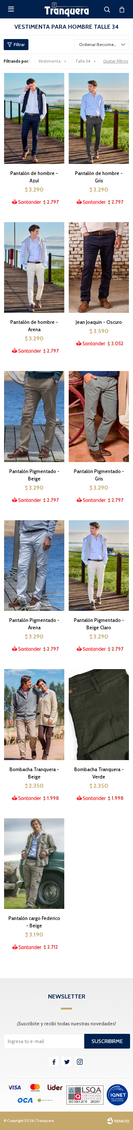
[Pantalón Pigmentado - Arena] (34, 565)
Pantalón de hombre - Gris (99, 176)
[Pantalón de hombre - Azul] (34, 118)
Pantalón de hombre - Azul (34, 176)
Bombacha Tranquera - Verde (99, 773)
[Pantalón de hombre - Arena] (34, 267)
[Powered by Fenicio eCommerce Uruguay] (118, 1120)
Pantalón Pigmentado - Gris (99, 475)
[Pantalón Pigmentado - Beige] (34, 416)
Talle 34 (82, 61)
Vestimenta (49, 61)
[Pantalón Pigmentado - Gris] (98, 416)
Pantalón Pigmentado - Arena (34, 623)
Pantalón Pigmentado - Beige (34, 475)
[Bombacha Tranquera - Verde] (98, 714)
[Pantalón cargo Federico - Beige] (34, 863)
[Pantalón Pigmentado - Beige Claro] (98, 565)
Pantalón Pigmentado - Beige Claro (99, 623)
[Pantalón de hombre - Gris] (98, 118)
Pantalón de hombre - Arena (34, 325)
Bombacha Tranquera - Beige (34, 773)
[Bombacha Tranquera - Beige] (34, 714)
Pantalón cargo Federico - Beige (34, 921)
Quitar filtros (115, 61)
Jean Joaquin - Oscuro (99, 322)
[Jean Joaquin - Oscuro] (98, 267)
